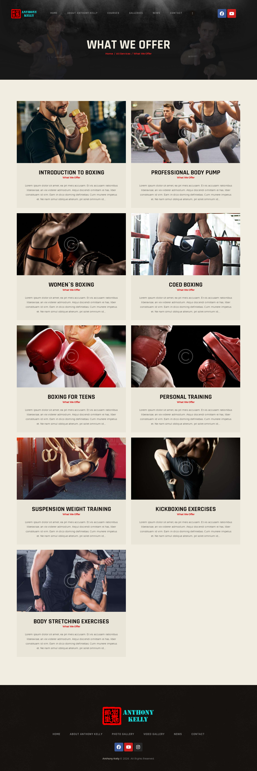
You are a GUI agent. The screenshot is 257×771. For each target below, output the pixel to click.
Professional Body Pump (185, 172)
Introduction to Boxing (71, 172)
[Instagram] (138, 747)
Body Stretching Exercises (71, 621)
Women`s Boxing (71, 285)
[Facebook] (222, 13)
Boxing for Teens (71, 397)
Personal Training (186, 397)
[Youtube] (231, 13)
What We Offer (71, 177)
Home (109, 53)
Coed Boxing (185, 285)
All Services (123, 53)
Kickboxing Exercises (186, 509)
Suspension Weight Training (71, 509)
